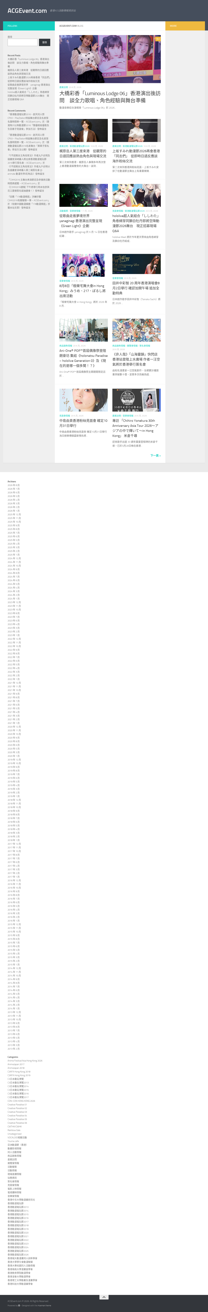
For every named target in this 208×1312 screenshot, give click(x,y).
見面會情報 (117, 211)
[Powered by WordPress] (19, 1306)
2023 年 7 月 (14, 617)
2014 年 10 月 (14, 975)
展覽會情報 (132, 345)
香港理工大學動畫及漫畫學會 (22, 1280)
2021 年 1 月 (14, 723)
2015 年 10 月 (14, 931)
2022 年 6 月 (14, 661)
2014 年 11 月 (14, 972)
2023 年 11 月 (14, 606)
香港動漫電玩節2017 (18, 1221)
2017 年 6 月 (14, 862)
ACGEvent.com (27, 10)
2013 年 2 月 (14, 1048)
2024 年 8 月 (14, 573)
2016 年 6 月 (14, 902)
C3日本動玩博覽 (16, 1079)
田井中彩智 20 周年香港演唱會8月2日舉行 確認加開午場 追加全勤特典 (136, 288)
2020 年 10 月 (14, 734)
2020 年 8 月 (14, 741)
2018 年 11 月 (14, 803)
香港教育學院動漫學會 (19, 1273)
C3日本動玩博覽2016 (18, 1093)
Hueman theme (44, 1305)
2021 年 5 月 (14, 708)
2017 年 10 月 (14, 851)
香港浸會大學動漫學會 (19, 1276)
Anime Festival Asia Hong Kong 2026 (25, 1060)
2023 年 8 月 (14, 613)
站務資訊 (12, 1177)
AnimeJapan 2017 (16, 1064)
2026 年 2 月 (14, 507)
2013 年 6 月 (14, 1034)
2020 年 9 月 (14, 737)
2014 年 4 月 (14, 997)
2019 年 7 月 (14, 774)
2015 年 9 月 (14, 935)
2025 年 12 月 (14, 514)
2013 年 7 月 (14, 1030)
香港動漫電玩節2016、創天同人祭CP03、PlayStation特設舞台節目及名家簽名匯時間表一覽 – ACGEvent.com (28, 118)
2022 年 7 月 (14, 657)
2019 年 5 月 (14, 781)
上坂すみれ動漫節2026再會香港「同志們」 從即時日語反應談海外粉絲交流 (136, 156)
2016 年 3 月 (14, 913)
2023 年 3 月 (14, 628)
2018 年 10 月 (14, 807)
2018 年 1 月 (14, 840)
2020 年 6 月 (14, 745)
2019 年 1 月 (14, 796)
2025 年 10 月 (14, 521)
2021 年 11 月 (14, 686)
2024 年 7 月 (14, 576)
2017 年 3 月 (14, 869)
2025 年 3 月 (14, 547)
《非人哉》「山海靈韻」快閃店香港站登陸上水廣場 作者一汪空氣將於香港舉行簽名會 (136, 359)
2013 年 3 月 (14, 1045)
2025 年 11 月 (14, 518)
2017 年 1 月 (14, 876)
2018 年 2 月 (14, 836)
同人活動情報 (14, 1152)
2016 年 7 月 (14, 898)
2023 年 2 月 (14, 631)
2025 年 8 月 (14, 529)
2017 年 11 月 (14, 847)
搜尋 (10, 37)
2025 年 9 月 (14, 525)
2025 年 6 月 (14, 536)
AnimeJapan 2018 (16, 1068)
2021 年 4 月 (14, 712)
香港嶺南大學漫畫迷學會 (20, 1269)
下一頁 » (155, 455)
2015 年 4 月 (14, 953)
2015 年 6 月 (14, 946)
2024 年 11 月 (14, 562)
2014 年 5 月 (14, 994)
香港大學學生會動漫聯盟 (20, 1262)
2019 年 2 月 (14, 792)
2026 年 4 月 (14, 499)
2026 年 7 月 (14, 489)
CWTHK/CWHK (15, 1126)
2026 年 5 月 (14, 496)
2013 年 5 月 (14, 1037)
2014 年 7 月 (14, 986)
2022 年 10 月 (14, 646)
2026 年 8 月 (14, 485)
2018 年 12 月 (14, 800)
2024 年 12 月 (14, 558)
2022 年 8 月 (14, 653)
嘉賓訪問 (63, 87)
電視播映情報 (14, 1192)
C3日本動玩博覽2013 (18, 1082)
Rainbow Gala (14, 1130)
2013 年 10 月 (14, 1019)
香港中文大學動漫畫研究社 (21, 1199)
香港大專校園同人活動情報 (21, 1265)
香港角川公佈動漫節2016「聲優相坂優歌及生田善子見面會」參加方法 (28, 125)
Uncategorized (14, 1134)
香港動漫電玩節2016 (18, 1218)
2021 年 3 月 (14, 715)
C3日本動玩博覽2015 (18, 1090)
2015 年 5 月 (14, 950)
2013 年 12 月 (14, 1012)
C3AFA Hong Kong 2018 (19, 1071)
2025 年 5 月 (14, 540)
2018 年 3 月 (14, 833)
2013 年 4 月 (14, 1041)
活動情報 (12, 1170)
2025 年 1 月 (14, 554)
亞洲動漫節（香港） (18, 1145)
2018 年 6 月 (14, 822)
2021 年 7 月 (14, 701)
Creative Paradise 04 (17, 1115)
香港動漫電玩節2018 (18, 1225)
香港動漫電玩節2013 (18, 1207)
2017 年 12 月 (14, 843)
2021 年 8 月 (14, 697)
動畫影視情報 (14, 1148)
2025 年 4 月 (14, 543)
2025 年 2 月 (14, 551)
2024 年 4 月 (14, 587)
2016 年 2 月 (14, 917)
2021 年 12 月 (14, 682)
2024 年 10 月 (14, 565)
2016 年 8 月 (14, 895)
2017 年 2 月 (14, 873)
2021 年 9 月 (14, 693)
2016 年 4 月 (14, 909)
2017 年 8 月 (14, 854)
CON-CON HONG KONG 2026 (21, 1101)
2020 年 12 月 (14, 726)
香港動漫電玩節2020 (18, 1232)
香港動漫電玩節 (16, 1203)
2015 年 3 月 (14, 957)
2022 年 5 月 (14, 664)
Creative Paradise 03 (17, 1112)
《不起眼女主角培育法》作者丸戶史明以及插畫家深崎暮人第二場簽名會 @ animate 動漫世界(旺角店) (29, 170)
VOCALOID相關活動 (17, 1137)
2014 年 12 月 (14, 968)
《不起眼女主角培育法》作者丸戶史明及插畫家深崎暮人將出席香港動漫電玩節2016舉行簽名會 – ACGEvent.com (29, 159)
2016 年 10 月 (14, 887)
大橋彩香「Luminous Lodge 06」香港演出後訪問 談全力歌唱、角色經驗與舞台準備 (28, 63)
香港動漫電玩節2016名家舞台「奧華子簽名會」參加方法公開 (28, 146)
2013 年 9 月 (14, 1023)
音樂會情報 (75, 211)
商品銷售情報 (65, 345)
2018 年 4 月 (14, 829)
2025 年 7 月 (14, 532)
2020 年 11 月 (14, 730)
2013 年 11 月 (14, 1015)
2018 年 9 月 (14, 811)
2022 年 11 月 (14, 642)
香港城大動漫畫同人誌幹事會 (22, 1258)
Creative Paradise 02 (17, 1108)
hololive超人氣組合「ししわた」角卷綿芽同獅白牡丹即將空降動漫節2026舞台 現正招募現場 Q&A (28, 96)
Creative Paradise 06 (17, 1123)
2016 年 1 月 (14, 920)
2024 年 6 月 (14, 580)
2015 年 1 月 (14, 964)
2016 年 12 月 (14, 880)
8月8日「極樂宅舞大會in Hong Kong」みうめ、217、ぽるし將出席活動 (82, 291)
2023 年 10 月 (14, 609)
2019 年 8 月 (14, 770)
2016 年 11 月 (14, 884)
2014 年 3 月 (14, 1001)
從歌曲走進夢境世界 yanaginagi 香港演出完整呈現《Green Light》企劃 (80, 221)
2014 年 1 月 (14, 1008)
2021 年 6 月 (14, 704)
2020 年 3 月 (14, 752)
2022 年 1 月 (14, 679)
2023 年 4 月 (14, 624)
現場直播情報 (14, 1174)
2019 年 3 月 (14, 789)
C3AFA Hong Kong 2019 (19, 1075)
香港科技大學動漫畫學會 (20, 1284)
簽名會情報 (144, 345)
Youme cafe (13, 1141)
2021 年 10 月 (14, 690)
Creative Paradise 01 (17, 1104)
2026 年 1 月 (14, 510)
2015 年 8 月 (14, 939)
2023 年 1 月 (14, 635)
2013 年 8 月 (14, 1026)
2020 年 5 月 (14, 748)
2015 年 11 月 (14, 928)
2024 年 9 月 (14, 569)
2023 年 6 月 (14, 620)
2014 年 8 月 (14, 983)
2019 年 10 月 (14, 763)
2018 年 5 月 (14, 825)
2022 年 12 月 (14, 639)
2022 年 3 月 (14, 671)
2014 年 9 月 (14, 979)
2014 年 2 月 (14, 1005)
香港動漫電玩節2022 (18, 1240)
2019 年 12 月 (14, 759)
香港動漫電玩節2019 (18, 1229)
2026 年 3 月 (14, 503)
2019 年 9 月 (14, 767)
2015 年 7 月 (14, 942)
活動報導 (63, 211)
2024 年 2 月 (14, 595)
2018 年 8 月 (14, 814)
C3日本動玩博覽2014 (18, 1086)
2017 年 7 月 (14, 858)
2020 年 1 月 (14, 756)
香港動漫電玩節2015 (18, 1214)
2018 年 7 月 (14, 818)
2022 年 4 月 (14, 668)
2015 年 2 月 (14, 961)
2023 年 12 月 (14, 602)
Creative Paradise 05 (17, 1119)
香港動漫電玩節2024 (18, 1247)
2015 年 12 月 (14, 924)
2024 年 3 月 (14, 591)
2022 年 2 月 (14, 675)
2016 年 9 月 (14, 891)
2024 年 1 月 (14, 598)
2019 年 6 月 (14, 778)
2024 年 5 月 (14, 584)
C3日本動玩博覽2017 (18, 1097)
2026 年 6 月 (14, 492)
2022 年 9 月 (14, 650)
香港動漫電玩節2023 (18, 1243)
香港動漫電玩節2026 (80, 146)
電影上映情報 (14, 1188)
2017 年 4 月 (14, 865)
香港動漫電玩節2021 (18, 1236)
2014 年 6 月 (14, 990)
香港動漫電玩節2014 (18, 1210)
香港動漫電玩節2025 (18, 1251)
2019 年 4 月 (14, 785)
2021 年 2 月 (14, 719)
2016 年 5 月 (14, 906)
